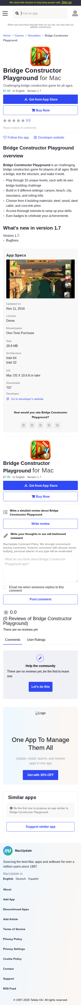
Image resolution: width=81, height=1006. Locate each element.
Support (8, 978)
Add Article (10, 919)
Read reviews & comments (19, 127)
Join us (67, 2)
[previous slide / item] (9, 279)
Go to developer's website (27, 399)
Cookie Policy (12, 959)
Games (19, 35)
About (7, 889)
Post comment (40, 599)
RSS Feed (9, 988)
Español (33, 878)
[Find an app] (17, 13)
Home (7, 35)
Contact (8, 969)
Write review (40, 524)
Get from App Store (43, 99)
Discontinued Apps (16, 909)
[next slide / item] (72, 279)
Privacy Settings (14, 949)
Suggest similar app (40, 827)
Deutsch (21, 878)
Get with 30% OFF (41, 775)
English (8, 878)
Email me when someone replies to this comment (36, 588)
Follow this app (18, 137)
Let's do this (40, 687)
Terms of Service (14, 929)
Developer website (51, 137)
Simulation (34, 35)
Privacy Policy (12, 939)
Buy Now (43, 110)
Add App (9, 899)
